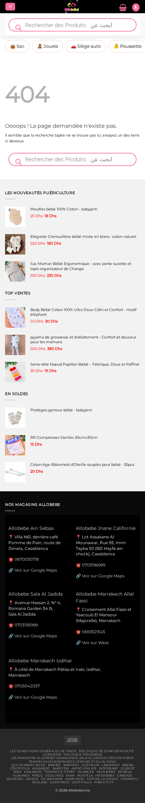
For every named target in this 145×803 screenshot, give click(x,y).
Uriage (32, 779)
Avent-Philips (84, 768)
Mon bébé (106, 772)
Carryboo (75, 779)
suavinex (21, 775)
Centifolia (20, 768)
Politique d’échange (82, 754)
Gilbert (128, 768)
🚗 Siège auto (86, 46)
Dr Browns (52, 779)
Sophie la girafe (102, 779)
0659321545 (93, 631)
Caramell (130, 779)
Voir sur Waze (95, 642)
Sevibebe (14, 779)
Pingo (37, 775)
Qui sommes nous (28, 765)
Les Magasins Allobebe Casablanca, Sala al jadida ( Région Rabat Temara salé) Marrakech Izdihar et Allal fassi (72, 759)
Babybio (71, 765)
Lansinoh (110, 765)
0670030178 (26, 559)
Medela (125, 772)
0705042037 (27, 685)
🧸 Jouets (47, 46)
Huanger (86, 772)
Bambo (54, 765)
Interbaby (108, 768)
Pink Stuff (104, 782)
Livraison (52, 754)
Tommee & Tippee (59, 772)
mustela (85, 775)
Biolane (40, 782)
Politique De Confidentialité (106, 751)
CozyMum (90, 765)
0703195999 (26, 624)
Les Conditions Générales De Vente (43, 751)
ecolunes (55, 775)
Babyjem (61, 768)
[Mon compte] (136, 7)
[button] (10, 7)
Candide (124, 775)
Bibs (17, 772)
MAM (70, 775)
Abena (128, 765)
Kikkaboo (41, 768)
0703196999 (93, 565)
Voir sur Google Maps (35, 570)
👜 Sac (17, 46)
